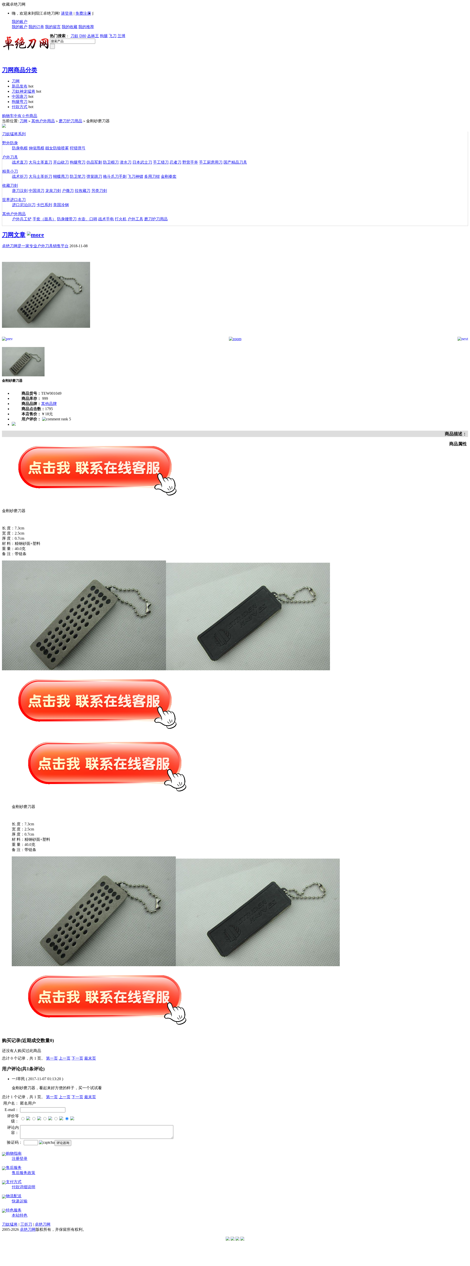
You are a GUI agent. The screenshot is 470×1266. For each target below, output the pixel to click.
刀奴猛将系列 (14, 134)
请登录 (67, 13)
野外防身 (10, 143)
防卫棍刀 (111, 162)
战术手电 (106, 219)
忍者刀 (175, 162)
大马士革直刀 (40, 162)
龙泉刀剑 (53, 191)
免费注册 (83, 13)
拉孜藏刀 (82, 191)
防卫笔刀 (77, 176)
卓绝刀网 (42, 1224)
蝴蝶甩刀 (61, 176)
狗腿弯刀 (19, 102)
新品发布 (19, 86)
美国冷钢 (61, 205)
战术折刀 (20, 176)
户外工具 (135, 219)
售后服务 (14, 1167)
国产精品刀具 (235, 162)
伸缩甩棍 (36, 148)
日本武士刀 (142, 162)
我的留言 (53, 27)
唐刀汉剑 (20, 191)
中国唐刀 (19, 96)
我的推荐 (86, 27)
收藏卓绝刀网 (13, 4)
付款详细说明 (23, 1187)
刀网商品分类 (19, 70)
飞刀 (113, 36)
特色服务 (14, 1210)
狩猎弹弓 (77, 148)
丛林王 (93, 36)
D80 (82, 36)
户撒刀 (68, 191)
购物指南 (14, 1153)
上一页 (64, 1058)
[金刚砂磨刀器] (46, 335)
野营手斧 (190, 162)
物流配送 (14, 1196)
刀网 (16, 81)
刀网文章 (13, 235)
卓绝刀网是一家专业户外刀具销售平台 (35, 246)
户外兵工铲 (22, 219)
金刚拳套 (168, 176)
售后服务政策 (23, 1173)
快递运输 (19, 1201)
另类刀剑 (99, 191)
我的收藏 (69, 27)
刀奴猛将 (10, 1224)
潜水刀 (125, 162)
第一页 (52, 1058)
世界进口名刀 (14, 200)
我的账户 (19, 22)
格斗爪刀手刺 (115, 176)
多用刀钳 (152, 176)
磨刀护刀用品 (70, 121)
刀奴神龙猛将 (23, 91)
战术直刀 (20, 162)
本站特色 (19, 1215)
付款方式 (19, 107)
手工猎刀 (161, 162)
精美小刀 (10, 171)
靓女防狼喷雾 (57, 148)
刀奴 (74, 36)
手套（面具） (44, 219)
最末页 (90, 1058)
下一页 (77, 1058)
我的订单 (36, 27)
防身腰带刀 (67, 219)
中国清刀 (36, 191)
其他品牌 (49, 404)
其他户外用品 (43, 121)
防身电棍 (20, 148)
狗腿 (104, 36)
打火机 (121, 219)
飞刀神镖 (135, 176)
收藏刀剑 (10, 185)
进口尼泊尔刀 (23, 205)
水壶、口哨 (87, 219)
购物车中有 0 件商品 (19, 116)
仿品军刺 (94, 162)
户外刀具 (10, 157)
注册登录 (19, 1158)
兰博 (121, 36)
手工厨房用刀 (211, 162)
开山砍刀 (61, 162)
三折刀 (26, 1224)
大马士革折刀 (40, 176)
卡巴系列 (44, 205)
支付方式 (14, 1182)
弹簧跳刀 (94, 176)
